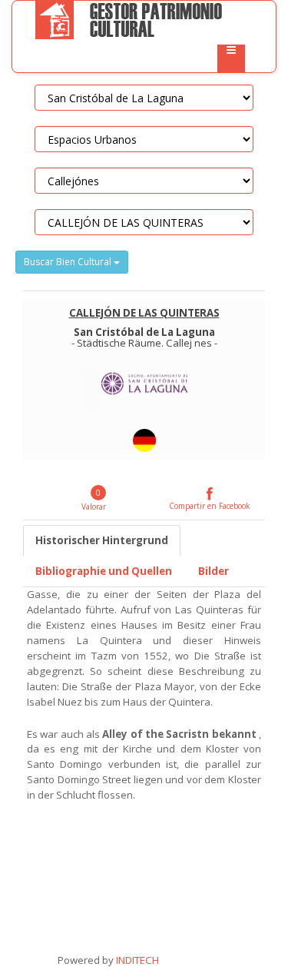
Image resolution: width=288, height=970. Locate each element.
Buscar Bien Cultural (69, 261)
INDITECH (136, 960)
